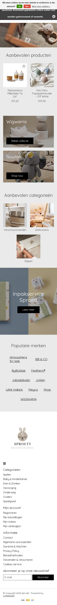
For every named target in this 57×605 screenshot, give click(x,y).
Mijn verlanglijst (12, 526)
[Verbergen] (54, 16)
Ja (19, 6)
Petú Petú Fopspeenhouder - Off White (42, 93)
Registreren (10, 512)
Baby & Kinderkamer (15, 479)
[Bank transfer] (23, 600)
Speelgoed (9, 501)
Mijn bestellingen (12, 517)
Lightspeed (8, 595)
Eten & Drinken (11, 483)
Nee (27, 6)
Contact (8, 537)
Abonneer (43, 577)
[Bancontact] (33, 600)
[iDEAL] (28, 600)
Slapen (28, 261)
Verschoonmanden (15, 229)
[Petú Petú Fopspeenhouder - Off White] (42, 75)
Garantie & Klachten (15, 546)
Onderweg (9, 492)
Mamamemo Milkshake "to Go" (15, 93)
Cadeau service (12, 564)
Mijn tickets (9, 521)
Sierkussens (42, 229)
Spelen (7, 474)
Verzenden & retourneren (18, 559)
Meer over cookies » (41, 6)
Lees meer (28, 309)
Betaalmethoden (13, 555)
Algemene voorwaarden (17, 542)
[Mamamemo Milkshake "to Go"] (15, 75)
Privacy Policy (11, 550)
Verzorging (9, 488)
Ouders (7, 496)
